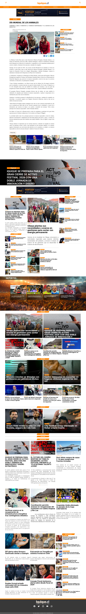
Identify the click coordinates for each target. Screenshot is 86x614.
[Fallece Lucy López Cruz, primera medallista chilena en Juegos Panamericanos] (7, 271)
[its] (57, 33)
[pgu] (59, 577)
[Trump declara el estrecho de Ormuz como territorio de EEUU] (59, 554)
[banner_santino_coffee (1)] (43, 16)
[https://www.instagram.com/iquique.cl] (43, 606)
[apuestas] (7, 265)
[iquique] (43, 5)
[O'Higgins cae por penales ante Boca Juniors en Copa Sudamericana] (7, 258)
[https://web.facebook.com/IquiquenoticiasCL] (34, 606)
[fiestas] (59, 562)
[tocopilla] (57, 50)
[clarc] (7, 238)
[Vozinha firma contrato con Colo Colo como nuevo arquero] (7, 245)
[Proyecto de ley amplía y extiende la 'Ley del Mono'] (57, 39)
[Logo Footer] (42, 604)
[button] (12, 133)
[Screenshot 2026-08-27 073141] (61, 200)
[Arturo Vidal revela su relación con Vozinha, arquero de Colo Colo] (61, 220)
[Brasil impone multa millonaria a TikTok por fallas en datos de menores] (61, 240)
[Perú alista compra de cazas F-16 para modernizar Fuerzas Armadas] (61, 210)
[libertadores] (59, 593)
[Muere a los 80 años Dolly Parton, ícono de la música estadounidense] (61, 230)
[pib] (59, 585)
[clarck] (7, 252)
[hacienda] (59, 538)
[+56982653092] (51, 606)
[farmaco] (57, 45)
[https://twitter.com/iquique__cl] (38, 606)
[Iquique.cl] (6, 3)
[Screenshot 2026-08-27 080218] (16, 209)
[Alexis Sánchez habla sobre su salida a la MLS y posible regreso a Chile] (59, 546)
